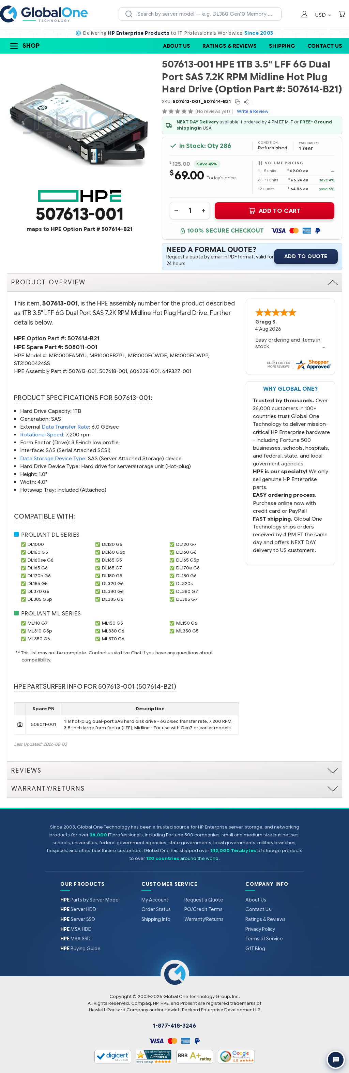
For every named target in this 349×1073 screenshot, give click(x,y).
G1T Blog (255, 948)
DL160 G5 (38, 552)
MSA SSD (75, 939)
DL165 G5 (112, 560)
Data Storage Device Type (52, 458)
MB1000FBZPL (107, 355)
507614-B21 (83, 338)
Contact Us (324, 46)
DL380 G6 (113, 591)
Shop (31, 45)
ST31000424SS (32, 363)
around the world (199, 858)
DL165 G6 (38, 568)
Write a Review (252, 111)
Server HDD (78, 909)
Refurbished (272, 148)
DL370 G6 (38, 591)
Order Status (156, 909)
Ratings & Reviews (229, 46)
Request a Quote (203, 900)
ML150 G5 (112, 623)
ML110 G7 (38, 623)
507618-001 (113, 371)
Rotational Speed (41, 434)
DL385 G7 (187, 599)
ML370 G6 (113, 639)
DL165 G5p (187, 560)
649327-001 (176, 371)
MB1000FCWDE (147, 355)
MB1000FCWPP (189, 355)
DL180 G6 (186, 576)
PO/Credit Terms (203, 909)
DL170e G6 (188, 568)
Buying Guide (80, 948)
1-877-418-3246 (174, 1026)
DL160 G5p (113, 552)
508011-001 (81, 347)
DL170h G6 (39, 576)
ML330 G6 (113, 631)
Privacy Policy (260, 929)
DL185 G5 (38, 583)
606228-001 (145, 371)
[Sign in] (304, 14)
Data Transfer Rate (65, 426)
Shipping (282, 46)
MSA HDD (76, 929)
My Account (154, 900)
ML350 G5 (187, 631)
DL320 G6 (113, 583)
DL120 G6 (112, 544)
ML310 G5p (40, 631)
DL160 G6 (186, 552)
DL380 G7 (187, 591)
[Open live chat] (336, 1059)
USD (321, 15)
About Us (176, 46)
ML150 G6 (186, 623)
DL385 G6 (112, 599)
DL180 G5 (112, 576)
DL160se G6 (41, 560)
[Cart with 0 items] (342, 14)
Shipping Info (155, 919)
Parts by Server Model (90, 900)
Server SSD (77, 919)
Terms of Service (264, 939)
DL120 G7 (186, 544)
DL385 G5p (40, 599)
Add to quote (306, 256)
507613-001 (82, 371)
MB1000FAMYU (68, 355)
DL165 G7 (112, 568)
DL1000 (36, 544)
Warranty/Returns (204, 919)
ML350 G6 (39, 639)
